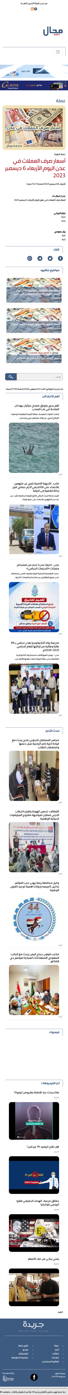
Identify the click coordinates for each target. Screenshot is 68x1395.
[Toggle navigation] (58, 52)
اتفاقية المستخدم (50, 1362)
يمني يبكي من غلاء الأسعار (43, 1259)
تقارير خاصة (23, 1346)
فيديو (25, 1350)
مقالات (55, 1354)
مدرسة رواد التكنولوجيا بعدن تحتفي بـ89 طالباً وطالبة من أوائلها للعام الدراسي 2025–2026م (35, 647)
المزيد (60, 1312)
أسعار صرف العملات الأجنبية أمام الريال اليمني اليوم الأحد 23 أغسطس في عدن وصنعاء (37, 294)
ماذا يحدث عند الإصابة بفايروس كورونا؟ (36, 1092)
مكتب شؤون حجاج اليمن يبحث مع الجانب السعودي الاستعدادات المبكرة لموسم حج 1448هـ (34, 958)
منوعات (55, 1358)
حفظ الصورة (60, 154)
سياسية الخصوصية (19, 1358)
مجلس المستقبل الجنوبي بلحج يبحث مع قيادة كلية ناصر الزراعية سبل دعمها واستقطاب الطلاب (35, 744)
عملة (56, 1346)
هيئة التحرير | (33, 3)
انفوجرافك (23, 1354)
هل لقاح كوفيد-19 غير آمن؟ (43, 1147)
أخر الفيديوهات (50, 1083)
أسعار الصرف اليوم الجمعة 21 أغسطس (38, 358)
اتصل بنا (24, 3)
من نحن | (43, 3)
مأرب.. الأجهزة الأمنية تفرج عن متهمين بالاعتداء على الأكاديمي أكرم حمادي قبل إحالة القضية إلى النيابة (35, 487)
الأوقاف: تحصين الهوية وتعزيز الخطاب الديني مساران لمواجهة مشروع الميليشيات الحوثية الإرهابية (34, 815)
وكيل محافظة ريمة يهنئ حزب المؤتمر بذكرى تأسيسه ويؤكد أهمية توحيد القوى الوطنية (34, 887)
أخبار (57, 1350)
